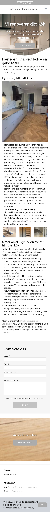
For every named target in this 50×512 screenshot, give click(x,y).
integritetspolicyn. (38, 398)
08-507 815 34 (26, 3)
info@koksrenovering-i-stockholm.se (23, 487)
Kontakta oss (25, 46)
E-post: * (7, 364)
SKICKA (25, 405)
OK (42, 505)
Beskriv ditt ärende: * (12, 380)
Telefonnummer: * (11, 372)
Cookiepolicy (28, 508)
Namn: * (7, 356)
